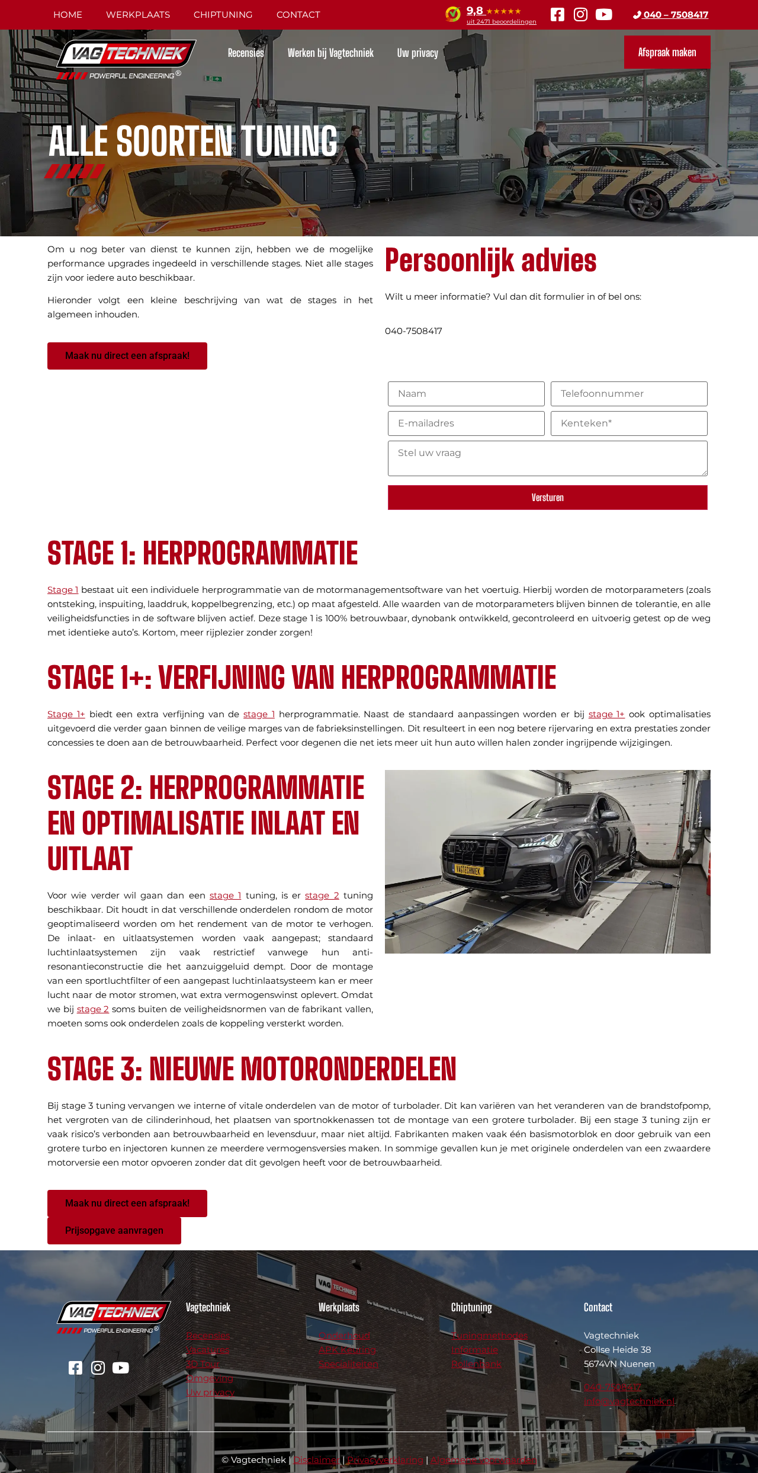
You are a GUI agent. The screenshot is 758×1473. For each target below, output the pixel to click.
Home (67, 14)
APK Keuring (347, 1349)
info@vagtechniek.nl (629, 1401)
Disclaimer (316, 1459)
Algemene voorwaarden (484, 1459)
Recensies (246, 52)
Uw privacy (417, 52)
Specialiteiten (348, 1363)
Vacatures (207, 1349)
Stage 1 (62, 589)
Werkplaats (138, 14)
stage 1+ (607, 714)
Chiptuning (223, 14)
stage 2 (322, 895)
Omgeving (209, 1378)
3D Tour (203, 1363)
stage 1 (259, 714)
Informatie (474, 1349)
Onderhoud (344, 1335)
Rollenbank (476, 1363)
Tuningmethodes (489, 1335)
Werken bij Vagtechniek (331, 52)
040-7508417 (612, 1386)
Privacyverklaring (385, 1459)
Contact (298, 14)
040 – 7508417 (674, 14)
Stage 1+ (66, 714)
